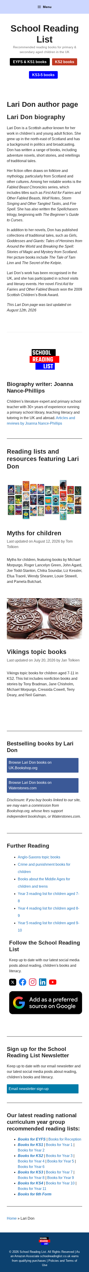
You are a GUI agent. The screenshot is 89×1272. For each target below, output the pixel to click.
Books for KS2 (30, 1156)
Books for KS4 (30, 1183)
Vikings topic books (36, 651)
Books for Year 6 (31, 1167)
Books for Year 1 (59, 1145)
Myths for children (34, 533)
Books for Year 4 (31, 1161)
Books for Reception (64, 1139)
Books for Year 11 (32, 1189)
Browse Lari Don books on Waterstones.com (30, 785)
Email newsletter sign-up (29, 1089)
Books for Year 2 (31, 1150)
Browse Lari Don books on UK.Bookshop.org (30, 765)
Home (12, 1218)
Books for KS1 (30, 1145)
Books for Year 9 (60, 1178)
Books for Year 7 (59, 1172)
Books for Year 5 (60, 1161)
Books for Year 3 (59, 1156)
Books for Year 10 (60, 1183)
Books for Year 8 (31, 1178)
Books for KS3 (30, 1172)
